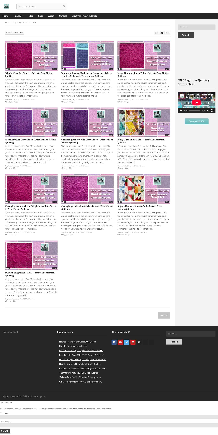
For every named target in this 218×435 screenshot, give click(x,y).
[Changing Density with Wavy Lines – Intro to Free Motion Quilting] (87, 122)
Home (5, 16)
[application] (196, 102)
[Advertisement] (196, 58)
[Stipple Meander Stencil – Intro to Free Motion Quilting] (31, 56)
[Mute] (208, 110)
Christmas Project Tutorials (84, 16)
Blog (31, 16)
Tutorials (17, 16)
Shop (40, 16)
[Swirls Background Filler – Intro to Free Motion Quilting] (31, 255)
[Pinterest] (132, 342)
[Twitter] (126, 342)
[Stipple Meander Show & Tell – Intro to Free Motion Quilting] (143, 189)
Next (163, 315)
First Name (4, 413)
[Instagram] (145, 342)
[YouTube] (120, 342)
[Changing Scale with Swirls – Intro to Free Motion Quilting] (87, 189)
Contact (63, 16)
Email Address (5, 422)
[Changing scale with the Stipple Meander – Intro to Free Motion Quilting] (31, 189)
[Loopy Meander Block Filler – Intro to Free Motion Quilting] (143, 56)
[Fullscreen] (212, 110)
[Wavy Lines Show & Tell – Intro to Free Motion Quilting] (143, 122)
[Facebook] (114, 342)
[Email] (139, 342)
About (51, 16)
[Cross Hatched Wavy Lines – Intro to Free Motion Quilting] (31, 122)
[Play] (181, 110)
